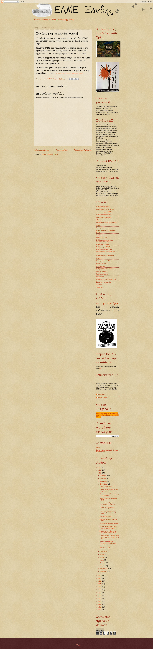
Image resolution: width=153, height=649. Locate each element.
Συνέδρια (99, 284)
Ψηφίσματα (99, 287)
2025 (100, 470)
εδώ (100, 368)
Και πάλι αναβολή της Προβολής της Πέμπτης (107, 503)
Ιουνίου (102, 557)
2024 (100, 473)
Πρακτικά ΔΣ (100, 277)
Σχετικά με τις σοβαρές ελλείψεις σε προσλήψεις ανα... (108, 543)
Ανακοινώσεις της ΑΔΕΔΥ (104, 212)
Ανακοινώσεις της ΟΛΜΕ (103, 217)
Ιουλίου (102, 554)
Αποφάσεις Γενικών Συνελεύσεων (106, 222)
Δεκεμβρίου (103, 475)
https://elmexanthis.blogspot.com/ (69, 73)
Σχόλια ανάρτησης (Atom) (50, 154)
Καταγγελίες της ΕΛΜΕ (103, 261)
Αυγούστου (103, 551)
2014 (100, 601)
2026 (100, 467)
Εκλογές (98, 258)
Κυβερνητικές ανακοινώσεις (104, 269)
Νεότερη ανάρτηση (41, 150)
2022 (100, 578)
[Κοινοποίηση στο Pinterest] (78, 79)
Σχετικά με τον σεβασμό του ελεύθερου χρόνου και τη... (108, 531)
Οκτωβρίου (103, 481)
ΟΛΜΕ (98, 447)
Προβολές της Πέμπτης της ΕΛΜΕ (106, 279)
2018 (100, 590)
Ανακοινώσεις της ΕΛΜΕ (103, 214)
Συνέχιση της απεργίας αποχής (109, 523)
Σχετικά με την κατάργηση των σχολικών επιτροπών (109, 490)
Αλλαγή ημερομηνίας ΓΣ (107, 486)
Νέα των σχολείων (102, 271)
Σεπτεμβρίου (104, 484)
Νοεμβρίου (103, 478)
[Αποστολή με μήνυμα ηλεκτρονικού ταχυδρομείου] (70, 79)
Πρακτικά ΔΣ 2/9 (105, 548)
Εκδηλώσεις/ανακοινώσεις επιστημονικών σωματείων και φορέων (105, 251)
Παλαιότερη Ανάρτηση (83, 150)
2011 (100, 610)
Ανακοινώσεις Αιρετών (103, 206)
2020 (100, 584)
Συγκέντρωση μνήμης (106, 516)
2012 (100, 607)
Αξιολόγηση (99, 220)
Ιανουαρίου (103, 571)
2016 (100, 595)
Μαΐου (102, 560)
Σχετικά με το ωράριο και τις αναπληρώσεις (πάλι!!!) (108, 527)
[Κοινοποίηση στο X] (74, 79)
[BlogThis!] (72, 79)
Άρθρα (98, 225)
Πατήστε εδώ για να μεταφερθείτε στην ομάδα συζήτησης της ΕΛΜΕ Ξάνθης (107, 415)
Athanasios (101, 394)
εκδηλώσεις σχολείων (102, 244)
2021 (100, 581)
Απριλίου (103, 563)
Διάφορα (98, 235)
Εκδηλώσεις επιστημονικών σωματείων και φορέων (104, 240)
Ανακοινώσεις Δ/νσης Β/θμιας (105, 209)
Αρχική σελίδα (61, 150)
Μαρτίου (102, 566)
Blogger (78, 645)
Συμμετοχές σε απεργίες (103, 282)
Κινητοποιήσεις (100, 266)
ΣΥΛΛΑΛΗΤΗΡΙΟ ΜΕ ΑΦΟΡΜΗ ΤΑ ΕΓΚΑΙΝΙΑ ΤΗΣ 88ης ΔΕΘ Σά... (109, 537)
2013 (100, 604)
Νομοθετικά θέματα (102, 274)
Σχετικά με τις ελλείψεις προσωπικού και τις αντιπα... (109, 508)
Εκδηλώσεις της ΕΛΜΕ (103, 247)
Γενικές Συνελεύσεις (102, 228)
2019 (100, 587)
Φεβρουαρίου (104, 568)
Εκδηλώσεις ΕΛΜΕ (102, 237)
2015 (100, 598)
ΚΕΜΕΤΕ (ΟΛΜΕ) (101, 263)
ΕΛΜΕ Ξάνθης (102, 397)
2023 (100, 575)
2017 (100, 592)
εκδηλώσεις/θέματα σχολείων (105, 255)
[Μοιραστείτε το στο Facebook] (76, 79)
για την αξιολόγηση (107, 303)
